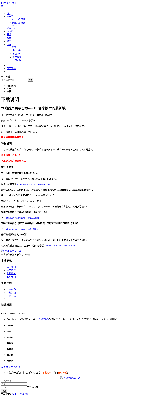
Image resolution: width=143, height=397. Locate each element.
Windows (11, 28)
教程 (9, 38)
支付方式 (16, 57)
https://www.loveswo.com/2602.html (22, 229)
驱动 (9, 34)
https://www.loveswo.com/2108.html (33, 184)
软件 (9, 41)
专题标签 (16, 60)
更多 (9, 44)
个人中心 (11, 289)
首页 (9, 13)
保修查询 (16, 50)
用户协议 (11, 270)
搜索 (30, 80)
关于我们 (11, 267)
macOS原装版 (19, 23)
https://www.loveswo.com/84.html (59, 245)
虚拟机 (10, 31)
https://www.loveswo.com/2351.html (22, 218)
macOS (10, 16)
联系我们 (11, 277)
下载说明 (16, 54)
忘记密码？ (23, 394)
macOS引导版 (19, 19)
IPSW (15, 25)
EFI (14, 47)
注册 (14, 394)
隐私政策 (11, 273)
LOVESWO (43, 319)
